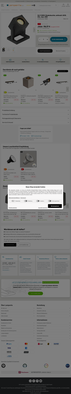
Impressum (23, 197)
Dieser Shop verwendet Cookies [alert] (35, 187)
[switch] (13, 201)
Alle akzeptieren (55, 206)
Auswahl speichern (43, 207)
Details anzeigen (13, 207)
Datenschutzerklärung (14, 197)
